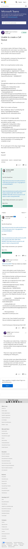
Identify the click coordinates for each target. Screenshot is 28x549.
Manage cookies (21, 543)
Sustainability (4, 538)
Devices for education (5, 456)
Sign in (7, 385)
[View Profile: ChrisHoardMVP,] (4, 170)
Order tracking (4, 440)
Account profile (4, 431)
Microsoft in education (6, 453)
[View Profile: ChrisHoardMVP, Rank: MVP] (3, 217)
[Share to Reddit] (14, 401)
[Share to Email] (21, 401)
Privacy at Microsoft (5, 529)
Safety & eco (16, 545)
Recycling (21, 545)
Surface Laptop (4, 410)
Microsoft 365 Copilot (5, 490)
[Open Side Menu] (2, 2)
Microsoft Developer (5, 501)
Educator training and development (8, 465)
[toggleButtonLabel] (26, 6)
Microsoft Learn (4, 504)
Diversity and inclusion (6, 533)
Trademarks (10, 545)
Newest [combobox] (24, 212)
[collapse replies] (14, 215)
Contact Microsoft (9, 543)
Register (20, 2)
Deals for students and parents (7, 467)
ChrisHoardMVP (10, 170)
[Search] (16, 2)
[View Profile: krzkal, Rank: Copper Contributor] (3, 32)
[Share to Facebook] (9, 401)
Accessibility (4, 536)
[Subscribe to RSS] (19, 401)
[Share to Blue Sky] (16, 401)
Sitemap (3, 543)
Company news (4, 526)
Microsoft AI (4, 476)
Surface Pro (4, 408)
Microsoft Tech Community (6, 508)
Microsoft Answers (12, 17)
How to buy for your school (6, 463)
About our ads (4, 546)
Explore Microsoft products (6, 422)
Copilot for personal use (6, 417)
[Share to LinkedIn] (7, 401)
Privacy (15, 543)
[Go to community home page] (5, 2)
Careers (3, 522)
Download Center (5, 433)
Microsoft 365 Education (6, 460)
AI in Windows (4, 419)
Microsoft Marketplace (6, 510)
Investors (3, 531)
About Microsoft (4, 524)
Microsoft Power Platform (6, 485)
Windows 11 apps (5, 424)
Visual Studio (4, 515)
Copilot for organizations (6, 415)
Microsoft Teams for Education (7, 458)
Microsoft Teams (6, 6)
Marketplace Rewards (5, 513)
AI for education (4, 470)
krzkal (6, 31)
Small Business (4, 492)
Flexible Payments (5, 447)
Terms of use (4, 545)
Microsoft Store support (6, 435)
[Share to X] (11, 401)
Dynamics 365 (4, 481)
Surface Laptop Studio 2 (6, 413)
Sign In (24, 2)
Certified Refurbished (5, 442)
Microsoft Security (5, 479)
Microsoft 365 (4, 483)
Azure (3, 499)
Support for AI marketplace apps (7, 506)
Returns (3, 438)
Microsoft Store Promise (6, 445)
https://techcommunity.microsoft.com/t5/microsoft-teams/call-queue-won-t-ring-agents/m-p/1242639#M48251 (14, 182)
